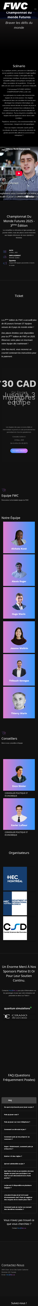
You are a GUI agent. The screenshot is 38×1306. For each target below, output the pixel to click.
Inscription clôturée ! (19, 451)
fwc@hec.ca (13, 990)
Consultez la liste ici (19, 437)
